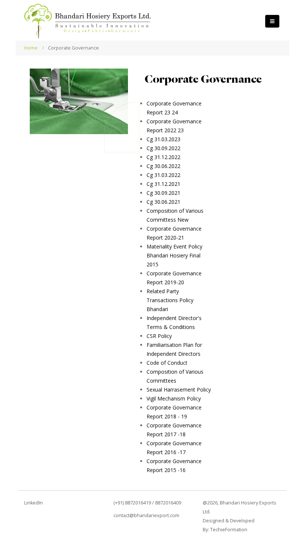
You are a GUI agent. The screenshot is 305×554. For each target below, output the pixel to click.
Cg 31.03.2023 (163, 139)
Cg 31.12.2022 (163, 157)
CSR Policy (159, 335)
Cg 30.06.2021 (163, 201)
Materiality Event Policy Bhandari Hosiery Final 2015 (174, 255)
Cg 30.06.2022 (163, 166)
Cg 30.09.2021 (163, 192)
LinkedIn (33, 503)
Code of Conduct (167, 362)
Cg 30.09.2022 (163, 148)
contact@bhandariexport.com (146, 515)
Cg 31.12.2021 (163, 183)
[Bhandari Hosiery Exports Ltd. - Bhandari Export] (87, 21)
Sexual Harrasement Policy (179, 389)
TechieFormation (228, 529)
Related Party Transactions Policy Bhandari (170, 300)
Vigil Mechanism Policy (174, 398)
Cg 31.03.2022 (163, 174)
